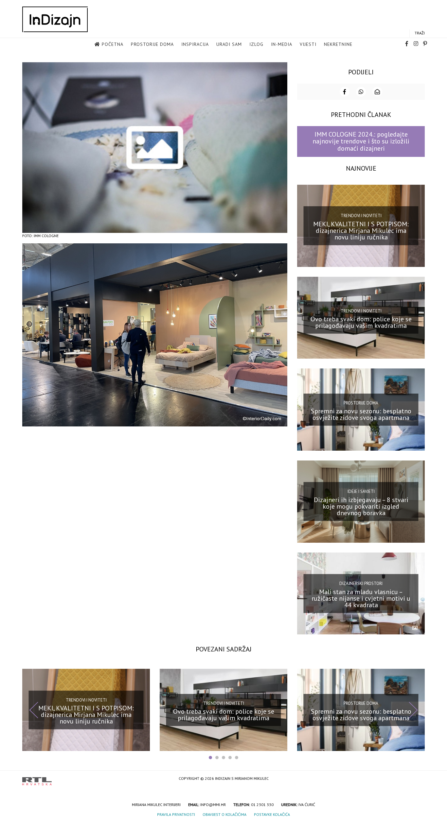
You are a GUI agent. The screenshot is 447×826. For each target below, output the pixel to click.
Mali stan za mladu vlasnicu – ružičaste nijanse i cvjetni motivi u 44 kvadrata (361, 598)
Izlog (256, 44)
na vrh (418, 779)
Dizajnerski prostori (361, 583)
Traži (420, 32)
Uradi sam (229, 44)
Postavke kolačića (272, 814)
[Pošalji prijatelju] (377, 92)
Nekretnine (338, 44)
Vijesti (308, 44)
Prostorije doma (152, 44)
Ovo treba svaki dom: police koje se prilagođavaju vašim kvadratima (361, 322)
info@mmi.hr (213, 804)
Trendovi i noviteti (361, 215)
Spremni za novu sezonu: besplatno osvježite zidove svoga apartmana (361, 414)
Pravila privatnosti (176, 814)
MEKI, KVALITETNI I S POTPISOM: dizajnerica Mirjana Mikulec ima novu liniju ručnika (361, 230)
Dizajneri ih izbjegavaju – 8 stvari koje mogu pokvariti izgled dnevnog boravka (361, 506)
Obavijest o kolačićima (224, 814)
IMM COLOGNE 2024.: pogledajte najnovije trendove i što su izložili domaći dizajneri (361, 141)
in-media (281, 44)
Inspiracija (195, 44)
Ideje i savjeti (361, 491)
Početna (112, 44)
